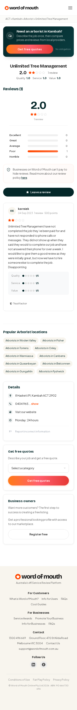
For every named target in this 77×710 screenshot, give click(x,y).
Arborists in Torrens (17, 348)
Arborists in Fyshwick (51, 371)
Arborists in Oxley (45, 348)
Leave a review (40, 192)
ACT (8, 18)
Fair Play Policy (41, 679)
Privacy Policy (61, 679)
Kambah (17, 18)
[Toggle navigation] (70, 8)
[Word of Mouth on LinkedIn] (33, 664)
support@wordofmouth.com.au (38, 648)
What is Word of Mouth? (23, 598)
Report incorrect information (32, 431)
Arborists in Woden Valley (21, 340)
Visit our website (25, 412)
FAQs (64, 598)
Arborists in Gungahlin (19, 371)
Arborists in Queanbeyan (21, 363)
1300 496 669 (17, 638)
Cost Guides (38, 604)
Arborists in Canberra (52, 355)
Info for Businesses (33, 623)
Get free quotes (30, 49)
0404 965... (26, 403)
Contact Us (53, 643)
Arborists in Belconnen (56, 363)
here (24, 177)
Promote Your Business (49, 618)
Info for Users (50, 598)
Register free (38, 534)
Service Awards (23, 618)
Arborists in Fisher (53, 340)
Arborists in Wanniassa (19, 355)
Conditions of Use (19, 679)
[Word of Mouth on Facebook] (43, 664)
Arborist (28, 18)
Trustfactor (20, 303)
